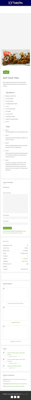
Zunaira (7, 241)
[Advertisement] (15, 30)
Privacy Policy (25, 394)
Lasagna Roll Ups (15, 322)
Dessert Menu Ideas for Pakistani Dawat (16, 353)
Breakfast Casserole (15, 341)
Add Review (6, 187)
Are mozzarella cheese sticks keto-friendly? (17, 360)
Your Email (6, 221)
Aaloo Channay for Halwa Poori (19, 383)
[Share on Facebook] (14, 176)
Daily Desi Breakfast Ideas (14, 366)
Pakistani (25, 258)
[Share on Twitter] (17, 176)
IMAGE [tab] (6, 72)
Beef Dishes (25, 261)
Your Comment (7, 193)
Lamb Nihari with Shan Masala (15, 303)
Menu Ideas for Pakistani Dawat (16, 386)
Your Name (6, 215)
